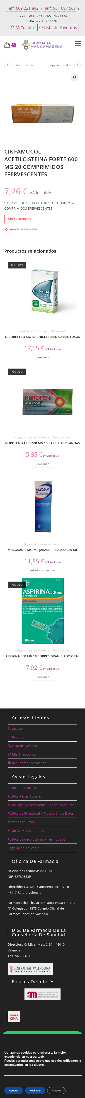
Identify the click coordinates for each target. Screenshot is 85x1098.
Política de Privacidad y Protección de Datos (41, 813)
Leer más (42, 357)
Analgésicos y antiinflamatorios (33, 437)
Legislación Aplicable (23, 848)
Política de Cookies (22, 788)
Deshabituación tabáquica (33, 331)
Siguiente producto (61, 65)
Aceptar (14, 1090)
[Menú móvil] (78, 45)
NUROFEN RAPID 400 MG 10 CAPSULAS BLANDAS (42, 443)
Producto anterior (23, 65)
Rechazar (35, 1090)
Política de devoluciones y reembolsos (36, 839)
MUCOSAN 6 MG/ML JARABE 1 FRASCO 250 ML (42, 550)
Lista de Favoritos (60, 27)
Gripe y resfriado (33, 544)
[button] (74, 77)
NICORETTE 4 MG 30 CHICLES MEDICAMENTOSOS (42, 337)
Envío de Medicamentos (26, 830)
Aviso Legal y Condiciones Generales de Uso (41, 805)
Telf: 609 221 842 (23, 8)
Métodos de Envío (21, 822)
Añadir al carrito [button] (42, 570)
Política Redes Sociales (25, 796)
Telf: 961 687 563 (60, 8)
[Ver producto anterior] (7, 65)
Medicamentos (59, 331)
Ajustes (56, 1090)
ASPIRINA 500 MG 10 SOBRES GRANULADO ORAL (42, 656)
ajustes (39, 1065)
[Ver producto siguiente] (77, 65)
